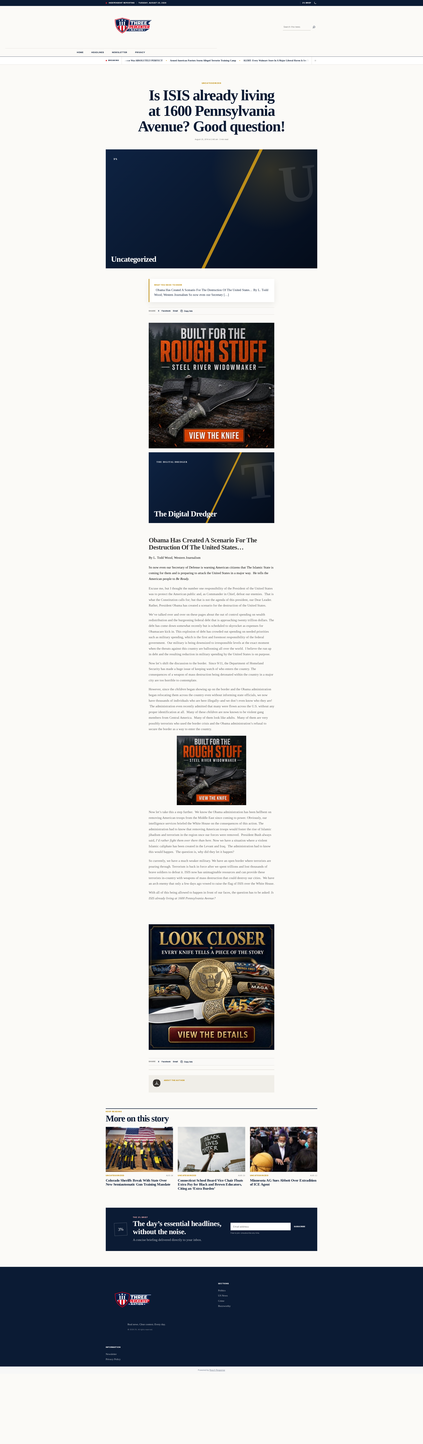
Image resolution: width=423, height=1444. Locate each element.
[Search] (314, 27)
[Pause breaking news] (314, 60)
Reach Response (217, 1370)
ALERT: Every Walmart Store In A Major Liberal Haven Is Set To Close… (240, 60)
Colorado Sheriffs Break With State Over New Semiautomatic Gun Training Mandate (138, 1182)
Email (175, 311)
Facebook (166, 311)
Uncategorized (211, 83)
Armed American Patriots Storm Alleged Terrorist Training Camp (163, 60)
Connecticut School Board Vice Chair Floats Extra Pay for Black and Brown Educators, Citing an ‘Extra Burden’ (210, 1184)
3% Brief (306, 3)
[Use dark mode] (315, 3)
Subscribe (299, 1226)
